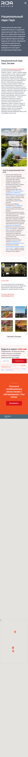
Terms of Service (9, 369)
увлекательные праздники (13, 225)
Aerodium (8, 228)
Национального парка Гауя (16, 69)
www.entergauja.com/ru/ (7, 296)
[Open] (7, 312)
